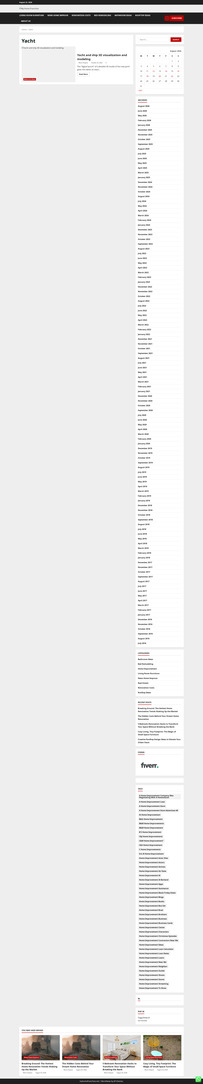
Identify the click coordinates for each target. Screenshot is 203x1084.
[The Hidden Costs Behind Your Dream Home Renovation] (81, 1047)
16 (178, 71)
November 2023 (145, 234)
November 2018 (145, 510)
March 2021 (143, 381)
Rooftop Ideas (142, 15)
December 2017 (145, 562)
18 (147, 76)
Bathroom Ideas (123, 15)
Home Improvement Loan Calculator (156, 949)
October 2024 (144, 191)
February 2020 (144, 439)
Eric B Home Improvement (151, 853)
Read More (84, 74)
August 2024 (143, 196)
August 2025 (143, 149)
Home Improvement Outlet (152, 970)
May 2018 (142, 538)
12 (153, 71)
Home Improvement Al (149, 875)
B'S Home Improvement (150, 832)
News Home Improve (57, 15)
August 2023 (143, 248)
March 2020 (143, 434)
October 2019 (144, 458)
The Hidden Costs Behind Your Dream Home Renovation (78, 1065)
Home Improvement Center (152, 927)
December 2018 (145, 505)
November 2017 (145, 567)
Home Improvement (147, 668)
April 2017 (142, 600)
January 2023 (144, 282)
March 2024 (143, 215)
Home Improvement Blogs (151, 897)
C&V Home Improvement (150, 845)
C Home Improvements (150, 849)
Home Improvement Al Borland (153, 879)
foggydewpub (144, 1017)
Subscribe (177, 18)
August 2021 (143, 358)
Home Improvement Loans (151, 957)
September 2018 (145, 519)
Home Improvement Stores (151, 979)
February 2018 (144, 553)
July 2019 (142, 472)
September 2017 (145, 576)
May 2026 (142, 115)
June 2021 (142, 367)
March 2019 (143, 491)
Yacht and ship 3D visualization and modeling (48, 64)
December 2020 (145, 396)
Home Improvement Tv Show (152, 988)
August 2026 (143, 106)
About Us (26, 21)
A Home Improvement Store (152, 806)
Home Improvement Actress (152, 866)
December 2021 (145, 339)
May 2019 (142, 481)
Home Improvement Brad (151, 910)
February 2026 (144, 120)
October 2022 (144, 296)
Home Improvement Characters (154, 931)
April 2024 (142, 210)
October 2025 (144, 139)
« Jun (140, 90)
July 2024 (142, 201)
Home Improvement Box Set (152, 905)
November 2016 (145, 624)
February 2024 (144, 220)
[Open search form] (161, 18)
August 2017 (143, 581)
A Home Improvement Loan (152, 801)
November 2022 (145, 291)
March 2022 (143, 324)
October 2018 (144, 515)
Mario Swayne (83, 63)
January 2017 (144, 614)
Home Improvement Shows (152, 975)
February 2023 (144, 277)
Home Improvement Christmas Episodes (158, 936)
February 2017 (144, 610)
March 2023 (143, 272)
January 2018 (144, 557)
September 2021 (145, 353)
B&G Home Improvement (151, 819)
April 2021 (142, 377)
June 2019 (142, 477)
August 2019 (143, 467)
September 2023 (145, 244)
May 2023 (142, 263)
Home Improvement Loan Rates (154, 953)
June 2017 (142, 591)
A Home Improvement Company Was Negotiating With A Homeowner (156, 796)
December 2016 (145, 619)
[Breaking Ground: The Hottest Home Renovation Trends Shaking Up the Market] (41, 1047)
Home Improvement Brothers (153, 914)
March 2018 (143, 548)
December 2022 (145, 286)
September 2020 (145, 410)
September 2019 (145, 462)
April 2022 (142, 320)
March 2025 (143, 172)
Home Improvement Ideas (151, 944)
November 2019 (145, 453)
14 (166, 71)
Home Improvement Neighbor (153, 966)
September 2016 (145, 633)
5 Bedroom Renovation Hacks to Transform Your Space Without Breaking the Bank (120, 1066)
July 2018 (142, 529)
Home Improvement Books (151, 901)
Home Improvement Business (153, 918)
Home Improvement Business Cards (156, 923)
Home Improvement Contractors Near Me (158, 940)
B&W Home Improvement (151, 827)
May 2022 (142, 315)
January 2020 (144, 443)
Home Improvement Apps (151, 884)
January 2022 (144, 334)
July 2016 (142, 643)
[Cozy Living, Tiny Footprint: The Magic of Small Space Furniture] (162, 1047)
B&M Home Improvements (151, 823)
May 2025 (142, 163)
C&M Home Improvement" (151, 840)
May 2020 (142, 424)
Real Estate (143, 683)
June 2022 (142, 310)
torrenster (142, 1020)
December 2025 (145, 130)
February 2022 (144, 329)
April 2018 (142, 543)
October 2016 (144, 629)
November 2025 (145, 134)
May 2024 (142, 206)
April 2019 (142, 486)
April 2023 (142, 267)
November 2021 (145, 344)
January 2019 (144, 500)
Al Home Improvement (149, 814)
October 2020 (144, 405)
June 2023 (142, 258)
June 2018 (142, 534)
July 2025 (142, 153)
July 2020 (142, 415)
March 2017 (143, 605)
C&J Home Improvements (151, 836)
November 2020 (145, 401)
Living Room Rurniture (31, 15)
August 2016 (143, 638)
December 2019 (145, 448)
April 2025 (142, 168)
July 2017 (142, 586)
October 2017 (144, 572)
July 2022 (142, 305)
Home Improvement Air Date (152, 871)
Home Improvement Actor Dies (153, 858)
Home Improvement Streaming (153, 983)
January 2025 (144, 177)
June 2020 (142, 420)
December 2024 (145, 182)
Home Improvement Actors (151, 862)
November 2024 (145, 187)
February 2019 (144, 496)
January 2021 (144, 391)
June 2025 (142, 158)
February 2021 (144, 386)
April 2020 (142, 429)
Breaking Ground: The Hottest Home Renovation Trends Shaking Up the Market (39, 1066)
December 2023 (145, 229)
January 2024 (144, 225)
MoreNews (106, 1081)
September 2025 (145, 144)
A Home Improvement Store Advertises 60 (158, 810)
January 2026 (144, 125)
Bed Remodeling (102, 15)
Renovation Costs (81, 15)
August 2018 (143, 524)
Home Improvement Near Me (152, 962)
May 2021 (142, 372)
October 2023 (144, 239)
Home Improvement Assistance (153, 888)
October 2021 (144, 348)
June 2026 (142, 111)
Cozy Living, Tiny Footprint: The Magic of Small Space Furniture (159, 1065)
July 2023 (142, 253)
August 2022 (143, 301)
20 (160, 76)
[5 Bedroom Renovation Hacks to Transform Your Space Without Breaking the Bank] (122, 1047)
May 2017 (142, 595)
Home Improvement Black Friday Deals (157, 892)
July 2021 (142, 362)
